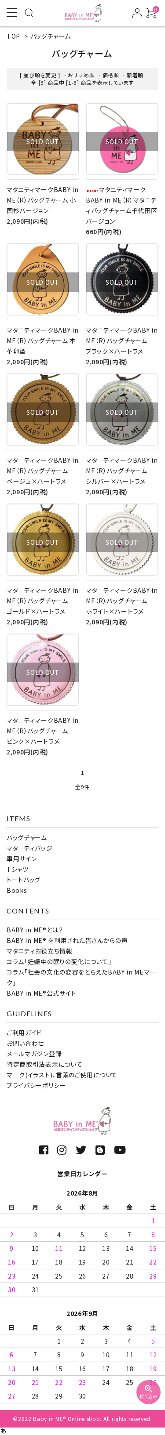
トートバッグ (23, 879)
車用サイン (22, 858)
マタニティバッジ (30, 848)
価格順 (111, 75)
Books (17, 890)
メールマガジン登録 (34, 1053)
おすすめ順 (81, 75)
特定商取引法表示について (44, 1064)
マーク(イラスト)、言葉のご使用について (62, 1074)
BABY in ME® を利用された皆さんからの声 (67, 940)
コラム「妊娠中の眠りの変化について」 (59, 961)
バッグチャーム (50, 36)
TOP (13, 36)
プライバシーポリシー (36, 1085)
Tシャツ (18, 869)
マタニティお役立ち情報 (40, 950)
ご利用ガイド (24, 1032)
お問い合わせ (25, 1043)
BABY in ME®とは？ (35, 929)
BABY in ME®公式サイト (41, 993)
